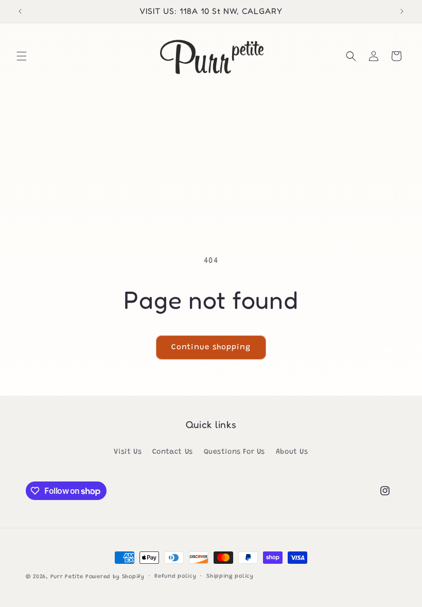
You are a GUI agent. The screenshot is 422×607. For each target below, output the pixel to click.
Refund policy (175, 576)
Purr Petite (66, 577)
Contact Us (172, 452)
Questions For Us (235, 452)
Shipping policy (230, 576)
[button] (21, 56)
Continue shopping (211, 347)
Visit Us (128, 452)
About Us (292, 452)
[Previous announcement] (20, 11)
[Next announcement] (402, 11)
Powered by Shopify (115, 577)
